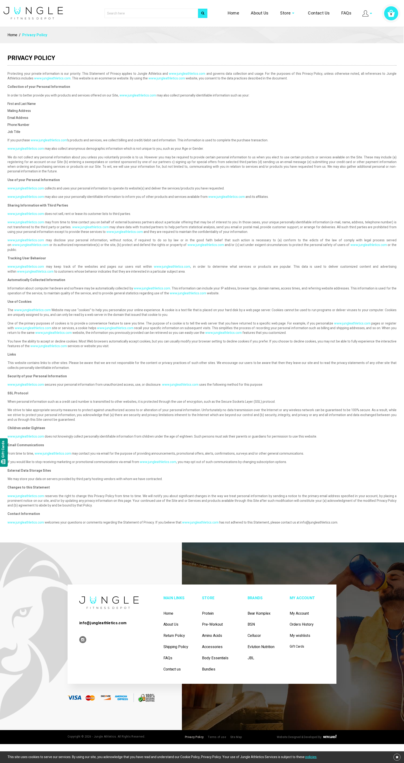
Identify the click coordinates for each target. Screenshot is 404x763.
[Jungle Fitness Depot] (109, 602)
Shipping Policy (175, 647)
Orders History (302, 624)
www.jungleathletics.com (187, 73)
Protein (208, 613)
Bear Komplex (259, 613)
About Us (267, 13)
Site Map (236, 737)
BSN (251, 624)
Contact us (172, 669)
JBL (251, 658)
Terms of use (217, 737)
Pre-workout (212, 624)
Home (243, 13)
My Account (299, 613)
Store (293, 13)
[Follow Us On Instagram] (82, 640)
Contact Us (322, 13)
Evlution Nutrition (261, 647)
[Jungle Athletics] (33, 13)
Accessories (212, 647)
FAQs (347, 13)
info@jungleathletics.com (102, 623)
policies (311, 757)
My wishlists (300, 635)
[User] (367, 13)
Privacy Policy (194, 737)
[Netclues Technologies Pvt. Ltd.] (329, 737)
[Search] (202, 13)
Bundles (208, 669)
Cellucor (254, 635)
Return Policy (174, 635)
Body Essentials (215, 658)
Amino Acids (212, 635)
